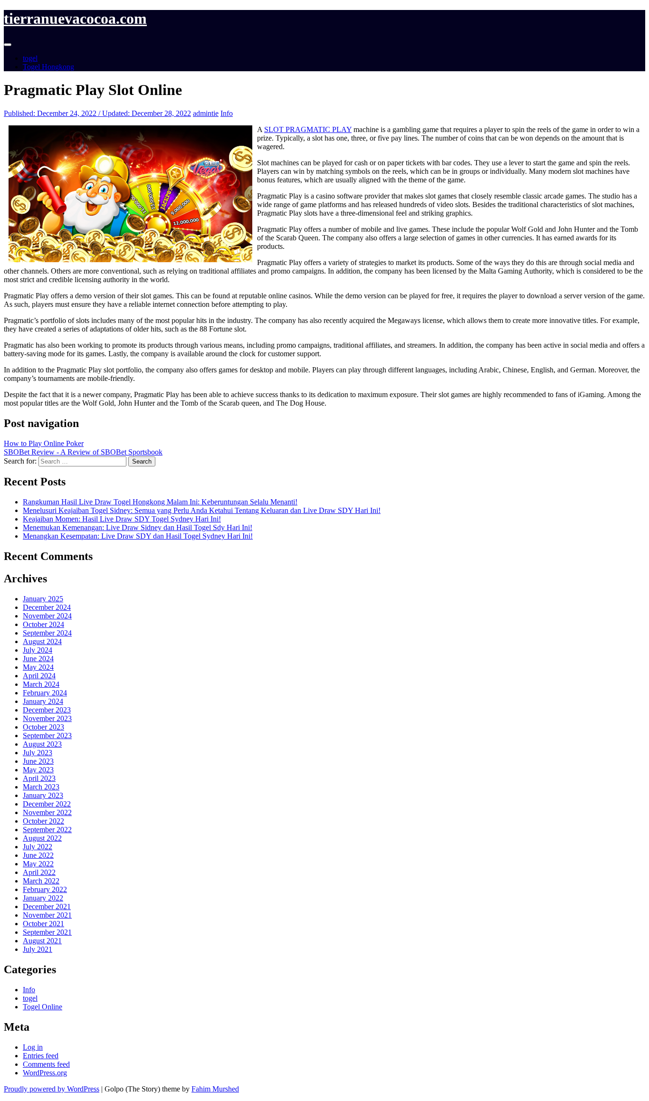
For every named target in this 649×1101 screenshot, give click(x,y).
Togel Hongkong (48, 67)
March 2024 (41, 684)
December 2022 (47, 804)
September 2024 (47, 633)
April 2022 (39, 872)
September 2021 (47, 932)
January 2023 (43, 795)
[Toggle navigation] (7, 44)
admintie (206, 113)
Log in (33, 1047)
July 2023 (37, 753)
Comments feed (46, 1064)
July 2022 (37, 847)
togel (30, 58)
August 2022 (42, 838)
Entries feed (40, 1056)
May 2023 (38, 770)
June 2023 (38, 761)
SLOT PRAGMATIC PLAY (308, 129)
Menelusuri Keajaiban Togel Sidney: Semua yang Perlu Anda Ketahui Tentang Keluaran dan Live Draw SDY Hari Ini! (202, 510)
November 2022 (47, 812)
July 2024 (37, 650)
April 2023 (39, 778)
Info (226, 113)
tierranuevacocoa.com (75, 18)
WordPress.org (45, 1073)
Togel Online (42, 1007)
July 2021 (37, 949)
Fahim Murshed (215, 1089)
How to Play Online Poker (44, 443)
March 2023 (41, 787)
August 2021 (42, 941)
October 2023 (43, 727)
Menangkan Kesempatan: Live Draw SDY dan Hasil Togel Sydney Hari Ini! (138, 536)
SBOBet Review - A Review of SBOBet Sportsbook (83, 452)
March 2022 (41, 881)
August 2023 (42, 744)
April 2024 (39, 676)
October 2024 (43, 624)
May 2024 (38, 667)
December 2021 (47, 906)
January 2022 (43, 898)
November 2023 (47, 718)
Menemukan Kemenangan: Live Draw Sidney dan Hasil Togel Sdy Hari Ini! (137, 527)
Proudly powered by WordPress (51, 1089)
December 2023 (47, 710)
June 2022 (38, 855)
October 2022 (43, 821)
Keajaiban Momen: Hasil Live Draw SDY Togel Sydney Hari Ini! (122, 519)
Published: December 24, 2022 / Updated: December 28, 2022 (97, 113)
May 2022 (38, 864)
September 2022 (47, 830)
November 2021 (47, 915)
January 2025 (43, 599)
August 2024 (42, 641)
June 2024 (38, 659)
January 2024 (43, 701)
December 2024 (47, 607)
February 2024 (45, 693)
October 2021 (43, 924)
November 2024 (47, 616)
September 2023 (47, 735)
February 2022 (45, 889)
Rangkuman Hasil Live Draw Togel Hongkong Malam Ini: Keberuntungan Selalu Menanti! (160, 502)
